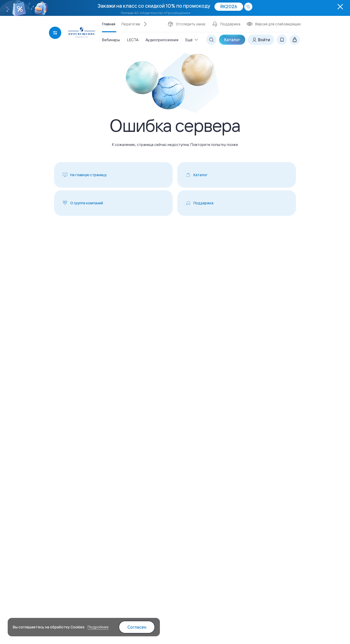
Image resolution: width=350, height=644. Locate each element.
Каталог (232, 39)
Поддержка (230, 24)
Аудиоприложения (162, 39)
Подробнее (98, 627)
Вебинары (111, 39)
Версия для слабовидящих (278, 24)
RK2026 (228, 6)
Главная (108, 24)
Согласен (136, 627)
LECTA (132, 39)
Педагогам (130, 24)
